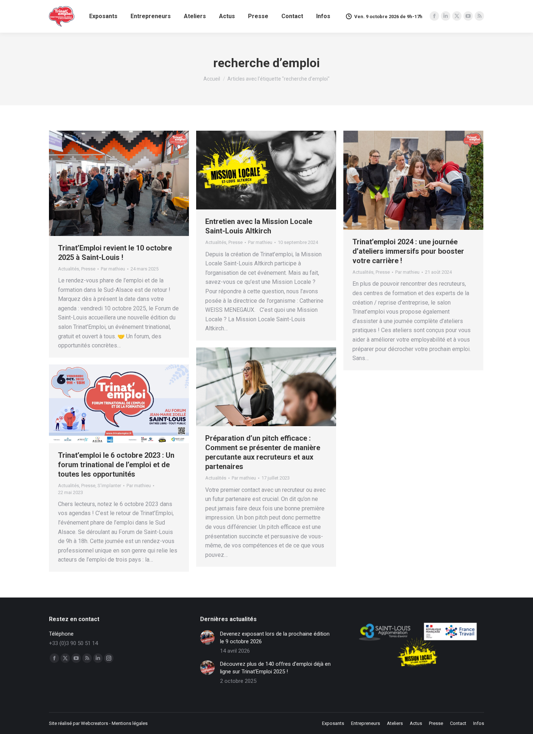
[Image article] (207, 637)
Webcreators (94, 723)
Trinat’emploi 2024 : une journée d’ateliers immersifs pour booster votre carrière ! (408, 251)
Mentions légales (130, 723)
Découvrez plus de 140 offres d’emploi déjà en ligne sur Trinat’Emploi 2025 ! (275, 668)
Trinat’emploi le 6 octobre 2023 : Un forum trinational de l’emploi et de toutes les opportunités (116, 464)
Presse (88, 269)
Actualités (68, 269)
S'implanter (109, 485)
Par (113, 269)
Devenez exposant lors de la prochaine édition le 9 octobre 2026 (275, 638)
